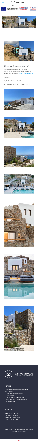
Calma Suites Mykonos (25, 74)
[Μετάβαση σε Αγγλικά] (19, 440)
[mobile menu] (3, 3)
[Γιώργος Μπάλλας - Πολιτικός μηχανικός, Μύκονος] (19, 3)
